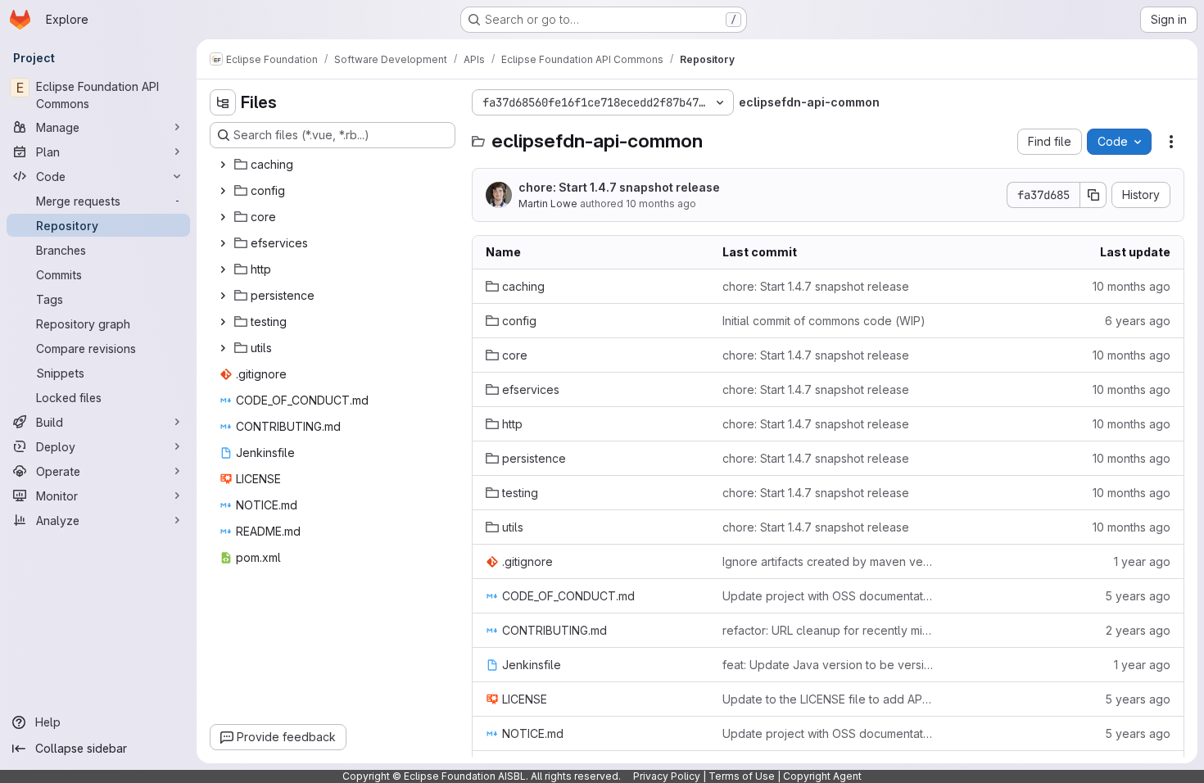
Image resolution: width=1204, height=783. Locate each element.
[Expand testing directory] (223, 322)
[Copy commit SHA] (1093, 195)
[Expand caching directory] (223, 164)
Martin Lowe (547, 203)
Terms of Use (741, 776)
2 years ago (1138, 630)
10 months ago (661, 203)
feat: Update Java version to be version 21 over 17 (827, 665)
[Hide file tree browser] (223, 102)
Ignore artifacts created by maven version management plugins (827, 561)
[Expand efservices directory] (223, 243)
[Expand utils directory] (223, 348)
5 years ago (1137, 596)
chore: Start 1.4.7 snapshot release (619, 187)
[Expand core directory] (223, 217)
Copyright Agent (822, 776)
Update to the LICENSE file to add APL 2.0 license (827, 699)
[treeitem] (334, 165)
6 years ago (1137, 321)
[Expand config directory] (223, 191)
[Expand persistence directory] (223, 296)
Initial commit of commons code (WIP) (824, 321)
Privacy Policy (666, 776)
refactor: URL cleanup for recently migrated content (827, 630)
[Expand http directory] (223, 269)
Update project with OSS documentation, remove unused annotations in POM (827, 596)
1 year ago (1142, 561)
